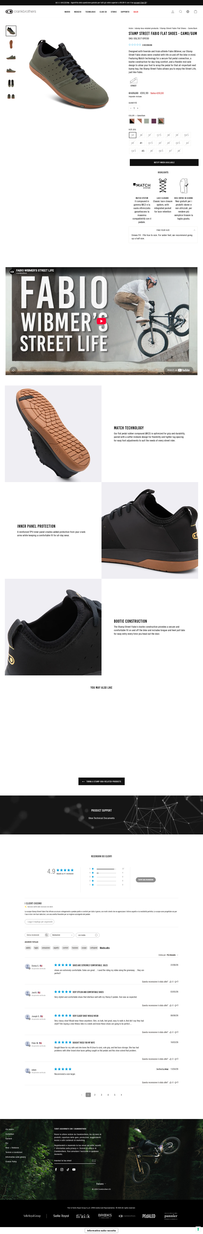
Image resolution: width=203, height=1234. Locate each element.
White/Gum (139, 121)
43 (168, 143)
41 (141, 143)
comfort (65, 948)
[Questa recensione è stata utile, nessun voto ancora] (171, 981)
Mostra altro (105, 948)
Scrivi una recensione (145, 879)
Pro (7, 1143)
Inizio (131, 28)
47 (170, 150)
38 (168, 135)
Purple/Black (154, 121)
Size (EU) (132, 129)
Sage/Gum (146, 121)
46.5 (161, 150)
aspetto (56, 948)
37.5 (159, 135)
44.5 (133, 150)
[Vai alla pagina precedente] (81, 1095)
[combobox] (62, 935)
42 (160, 143)
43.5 (178, 143)
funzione (75, 948)
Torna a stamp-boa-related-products (103, 781)
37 (149, 135)
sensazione (46, 948)
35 (132, 135)
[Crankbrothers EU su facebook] (56, 1169)
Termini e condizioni (14, 1152)
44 (187, 143)
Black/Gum (132, 121)
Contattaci (10, 1134)
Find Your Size (163, 230)
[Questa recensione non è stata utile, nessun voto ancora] (175, 981)
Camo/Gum (161, 121)
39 (177, 135)
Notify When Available (164, 162)
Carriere (9, 1138)
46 (151, 150)
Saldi (136, 11)
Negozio (77, 11)
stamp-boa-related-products (146, 28)
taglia (36, 948)
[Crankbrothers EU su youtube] (74, 1169)
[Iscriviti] (94, 1160)
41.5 (150, 143)
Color (137, 115)
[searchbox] (34, 935)
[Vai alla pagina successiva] (121, 1095)
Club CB (103, 11)
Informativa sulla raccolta (101, 1230)
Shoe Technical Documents (102, 818)
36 (141, 135)
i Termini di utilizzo (86, 1148)
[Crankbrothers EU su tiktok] (68, 1169)
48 (179, 150)
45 (143, 150)
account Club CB (140, 3)
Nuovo (67, 11)
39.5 (186, 135)
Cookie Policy (11, 1161)
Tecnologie (90, 11)
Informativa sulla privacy (16, 1157)
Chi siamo (10, 1129)
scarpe (84, 948)
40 (132, 143)
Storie (114, 11)
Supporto (125, 11)
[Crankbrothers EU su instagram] (62, 1169)
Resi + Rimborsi (12, 1147)
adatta (28, 948)
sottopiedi (93, 948)
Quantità (133, 103)
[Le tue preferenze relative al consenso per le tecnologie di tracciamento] (198, 1229)
